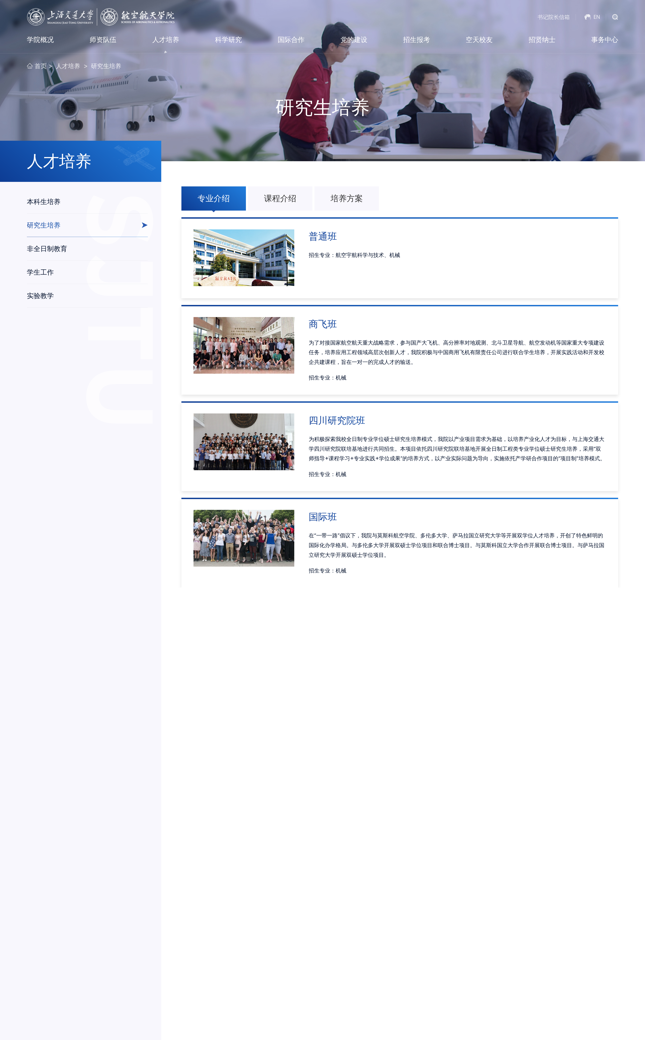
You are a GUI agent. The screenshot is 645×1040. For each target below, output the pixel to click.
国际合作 (291, 39)
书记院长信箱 (554, 17)
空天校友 (479, 39)
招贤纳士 (542, 39)
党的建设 (353, 39)
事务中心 (604, 39)
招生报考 (416, 39)
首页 (40, 66)
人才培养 (165, 39)
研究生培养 (106, 66)
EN (597, 17)
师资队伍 (103, 39)
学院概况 (40, 39)
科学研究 (228, 39)
